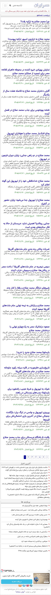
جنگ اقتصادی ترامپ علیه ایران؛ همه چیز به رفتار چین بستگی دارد (26, 11)
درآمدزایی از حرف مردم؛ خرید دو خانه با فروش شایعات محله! (28, 532)
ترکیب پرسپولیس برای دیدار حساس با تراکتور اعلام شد (30, 481)
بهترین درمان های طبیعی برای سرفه (36, 486)
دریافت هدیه (17, 581)
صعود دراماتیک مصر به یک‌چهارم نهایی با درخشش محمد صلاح (30, 328)
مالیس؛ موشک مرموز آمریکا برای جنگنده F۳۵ (32, 551)
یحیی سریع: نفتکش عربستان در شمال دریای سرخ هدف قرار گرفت (26, 470)
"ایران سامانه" (20, 592)
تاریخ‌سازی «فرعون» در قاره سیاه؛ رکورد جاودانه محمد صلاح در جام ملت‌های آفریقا (27, 369)
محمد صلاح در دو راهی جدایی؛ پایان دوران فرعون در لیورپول (26, 157)
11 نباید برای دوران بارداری (39, 473)
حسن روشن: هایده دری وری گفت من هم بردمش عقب (29, 515)
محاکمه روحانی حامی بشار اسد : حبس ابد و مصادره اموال (29, 510)
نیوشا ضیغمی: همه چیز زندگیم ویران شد (34, 505)
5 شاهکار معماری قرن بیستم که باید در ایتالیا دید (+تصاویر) (28, 546)
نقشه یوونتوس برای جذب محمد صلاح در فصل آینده (27, 112)
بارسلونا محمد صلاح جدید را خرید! (33, 352)
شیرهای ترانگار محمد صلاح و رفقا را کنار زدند (28, 288)
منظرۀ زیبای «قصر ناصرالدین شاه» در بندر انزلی (32, 536)
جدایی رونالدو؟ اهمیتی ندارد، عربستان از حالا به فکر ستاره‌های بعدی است (26, 225)
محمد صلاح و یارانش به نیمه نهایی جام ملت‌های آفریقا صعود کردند (26, 307)
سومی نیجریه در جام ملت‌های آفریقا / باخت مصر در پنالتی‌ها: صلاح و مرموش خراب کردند (25, 268)
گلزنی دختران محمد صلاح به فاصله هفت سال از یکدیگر (26, 93)
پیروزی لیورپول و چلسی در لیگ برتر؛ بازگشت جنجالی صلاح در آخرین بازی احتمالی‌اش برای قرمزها (28, 416)
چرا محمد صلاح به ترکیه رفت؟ (35, 22)
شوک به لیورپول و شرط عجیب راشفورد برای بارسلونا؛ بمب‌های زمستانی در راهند (29, 391)
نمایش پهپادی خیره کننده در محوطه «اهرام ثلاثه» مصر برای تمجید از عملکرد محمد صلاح (25, 71)
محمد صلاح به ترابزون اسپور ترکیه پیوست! (29, 39)
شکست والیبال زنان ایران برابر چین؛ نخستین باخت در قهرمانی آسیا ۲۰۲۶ (24, 467)
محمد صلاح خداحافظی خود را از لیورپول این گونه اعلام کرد (26, 183)
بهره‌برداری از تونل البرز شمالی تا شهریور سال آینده (31, 519)
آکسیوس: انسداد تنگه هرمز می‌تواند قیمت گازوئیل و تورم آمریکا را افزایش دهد (28, 490)
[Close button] (49, 570)
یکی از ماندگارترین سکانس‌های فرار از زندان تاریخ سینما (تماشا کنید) (25, 478)
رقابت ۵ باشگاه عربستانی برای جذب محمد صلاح (26, 437)
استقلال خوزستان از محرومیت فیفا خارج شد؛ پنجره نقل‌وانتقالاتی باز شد (24, 484)
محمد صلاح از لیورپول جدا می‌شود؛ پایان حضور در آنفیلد (27, 202)
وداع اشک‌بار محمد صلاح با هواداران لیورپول (28, 134)
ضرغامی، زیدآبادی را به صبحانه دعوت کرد (34, 541)
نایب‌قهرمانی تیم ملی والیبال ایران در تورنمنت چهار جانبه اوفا (28, 475)
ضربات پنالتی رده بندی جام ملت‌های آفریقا (29, 249)
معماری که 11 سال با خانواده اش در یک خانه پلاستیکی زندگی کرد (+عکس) (28, 525)
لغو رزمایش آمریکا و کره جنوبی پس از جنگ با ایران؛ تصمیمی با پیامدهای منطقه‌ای (29, 496)
